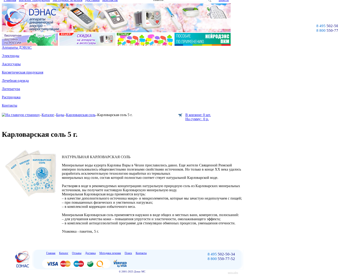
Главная (50, 253)
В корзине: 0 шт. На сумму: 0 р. (198, 117)
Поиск (128, 253)
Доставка (90, 253)
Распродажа (11, 97)
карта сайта (233, 272)
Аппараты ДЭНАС (17, 47)
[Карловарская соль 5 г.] (31, 199)
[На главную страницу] (21, 115)
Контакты (9, 105)
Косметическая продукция (22, 72)
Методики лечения (110, 253)
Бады (60, 115)
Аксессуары (11, 64)
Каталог (48, 115)
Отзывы (76, 253)
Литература (11, 89)
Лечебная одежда (15, 81)
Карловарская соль (80, 115)
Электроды (10, 56)
